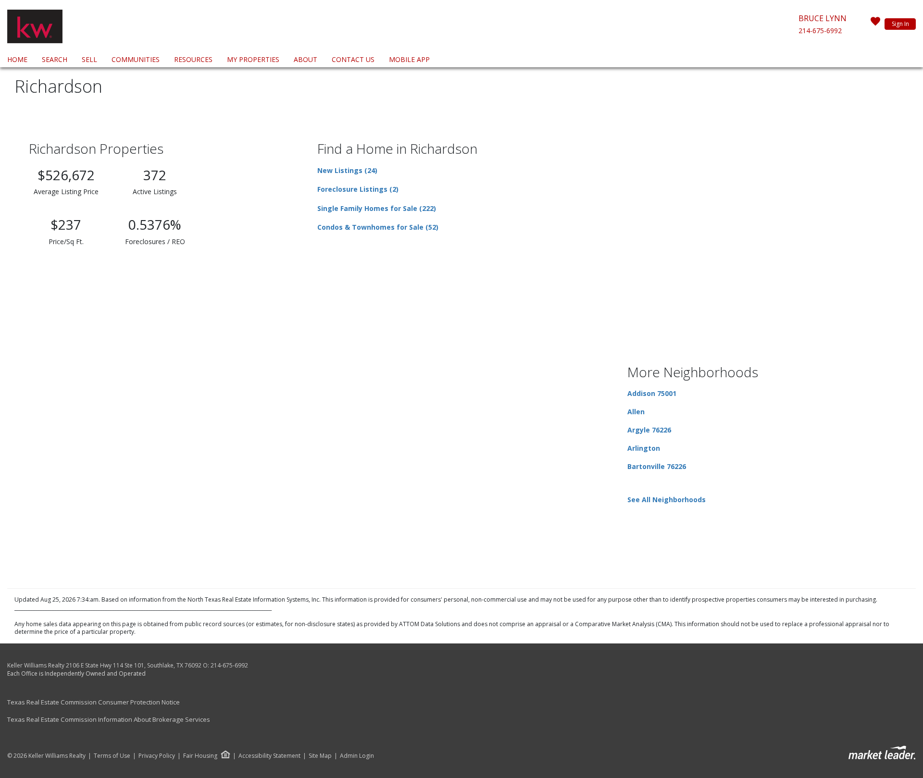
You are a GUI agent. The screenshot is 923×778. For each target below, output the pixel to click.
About (305, 59)
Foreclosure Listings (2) (358, 189)
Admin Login (357, 756)
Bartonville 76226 (656, 466)
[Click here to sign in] (875, 24)
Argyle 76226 (649, 429)
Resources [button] (193, 59)
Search (54, 59)
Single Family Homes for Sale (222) (376, 208)
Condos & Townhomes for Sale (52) (377, 227)
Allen (636, 411)
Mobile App (409, 59)
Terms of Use (112, 756)
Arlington (643, 448)
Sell (89, 59)
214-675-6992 (820, 30)
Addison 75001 (651, 393)
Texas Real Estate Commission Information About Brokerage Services (108, 719)
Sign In (900, 24)
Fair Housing (200, 756)
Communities (136, 59)
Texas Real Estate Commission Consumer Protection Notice (93, 702)
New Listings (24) (347, 170)
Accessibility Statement (269, 756)
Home (17, 59)
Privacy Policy (156, 756)
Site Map (320, 756)
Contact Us (353, 59)
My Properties (253, 59)
